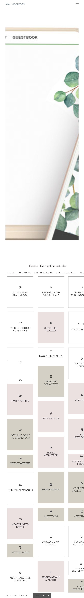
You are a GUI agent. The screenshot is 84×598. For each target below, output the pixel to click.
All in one (11, 273)
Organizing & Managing (43, 273)
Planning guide (11, 595)
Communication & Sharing (66, 273)
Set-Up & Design (24, 273)
